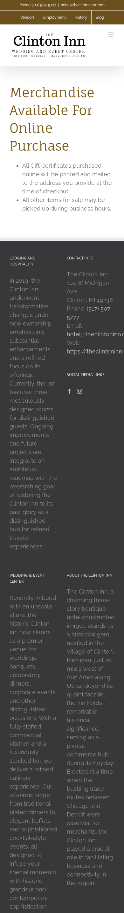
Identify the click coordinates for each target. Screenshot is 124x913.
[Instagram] (79, 391)
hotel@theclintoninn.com (83, 5)
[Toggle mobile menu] (111, 34)
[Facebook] (69, 391)
